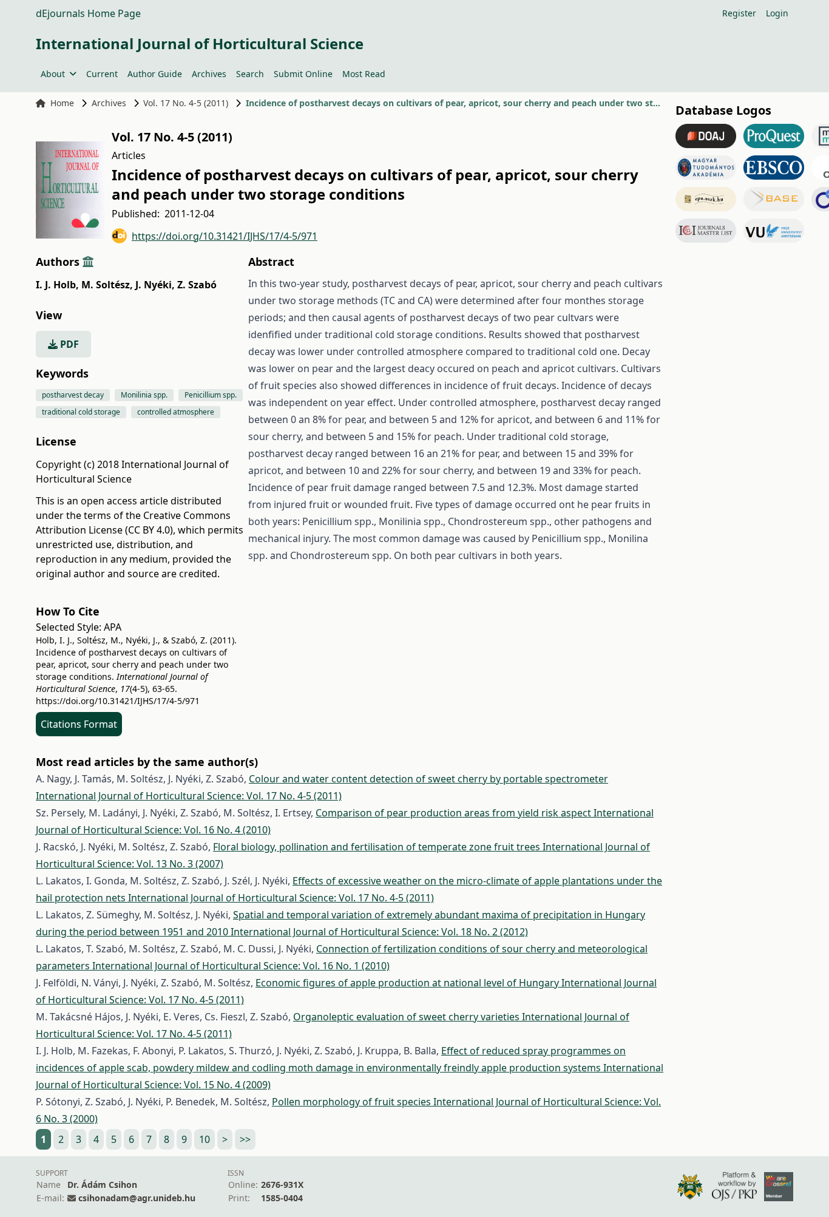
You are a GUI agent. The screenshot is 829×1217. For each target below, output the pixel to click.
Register (739, 13)
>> (245, 1139)
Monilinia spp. (144, 395)
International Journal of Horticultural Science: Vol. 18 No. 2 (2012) (379, 931)
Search (250, 74)
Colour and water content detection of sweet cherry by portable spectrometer (428, 778)
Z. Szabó (197, 284)
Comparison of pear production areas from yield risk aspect (455, 812)
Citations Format (79, 724)
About (53, 74)
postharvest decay (73, 395)
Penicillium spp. (210, 395)
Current (102, 74)
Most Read (363, 74)
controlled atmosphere (175, 412)
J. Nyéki (155, 284)
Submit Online (303, 74)
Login (777, 13)
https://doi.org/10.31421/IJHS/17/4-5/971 (224, 236)
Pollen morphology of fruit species (352, 1101)
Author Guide (154, 74)
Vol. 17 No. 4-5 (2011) (185, 103)
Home (62, 103)
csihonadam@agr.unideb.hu (136, 1198)
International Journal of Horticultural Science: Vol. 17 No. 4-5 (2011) (189, 795)
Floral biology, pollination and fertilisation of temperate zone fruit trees (378, 846)
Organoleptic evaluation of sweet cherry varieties (407, 1016)
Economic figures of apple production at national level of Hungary (408, 982)
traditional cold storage (81, 412)
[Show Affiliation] (88, 261)
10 (204, 1139)
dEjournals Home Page (88, 13)
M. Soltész (107, 284)
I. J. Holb (57, 284)
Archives (209, 74)
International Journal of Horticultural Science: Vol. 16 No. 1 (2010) (241, 965)
